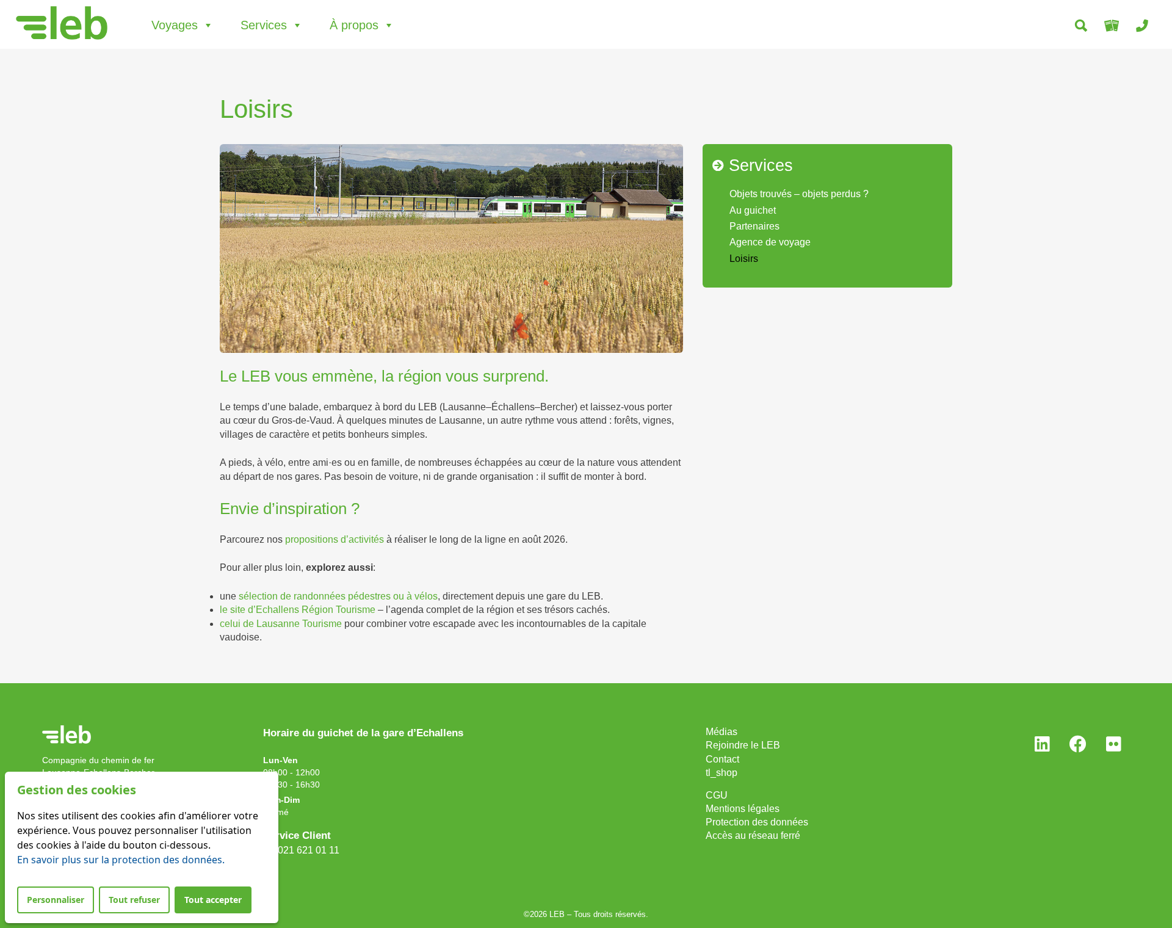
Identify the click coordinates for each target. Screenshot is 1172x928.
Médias (721, 732)
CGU (717, 795)
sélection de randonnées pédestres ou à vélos (338, 596)
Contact (722, 759)
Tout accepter (213, 899)
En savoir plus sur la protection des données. (121, 859)
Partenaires (754, 226)
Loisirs (743, 258)
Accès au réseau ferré (753, 835)
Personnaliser (55, 899)
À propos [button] (354, 25)
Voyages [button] (174, 25)
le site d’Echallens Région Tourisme (297, 609)
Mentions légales (743, 808)
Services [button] (264, 25)
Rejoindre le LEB (743, 745)
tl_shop (721, 772)
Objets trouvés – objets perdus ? (799, 194)
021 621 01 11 (306, 850)
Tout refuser (134, 899)
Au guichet (752, 210)
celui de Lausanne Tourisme (281, 623)
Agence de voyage (770, 242)
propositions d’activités (334, 539)
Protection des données (757, 822)
